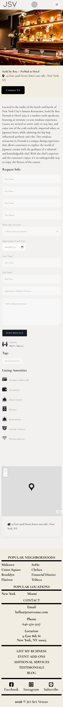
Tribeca (37, 580)
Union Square (11, 570)
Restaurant (12, 361)
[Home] (10, 4)
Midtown (7, 565)
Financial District (44, 575)
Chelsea (37, 570)
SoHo (35, 565)
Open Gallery (54, 63)
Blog (31, 673)
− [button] (5, 475)
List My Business (31, 651)
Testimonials (31, 667)
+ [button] (5, 470)
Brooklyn (7, 575)
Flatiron (7, 580)
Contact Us (13, 90)
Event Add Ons (31, 657)
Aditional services (31, 662)
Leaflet (59, 512)
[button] (58, 38)
